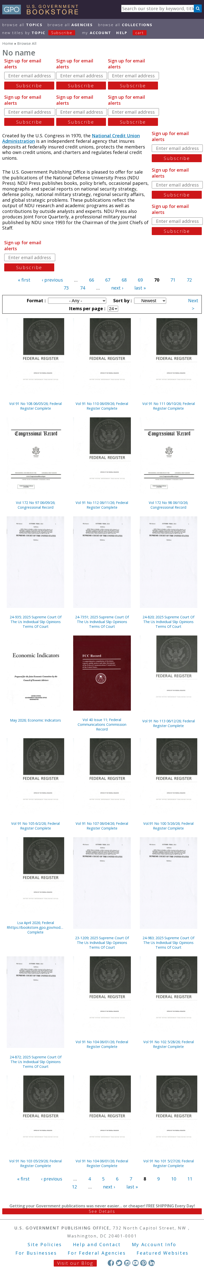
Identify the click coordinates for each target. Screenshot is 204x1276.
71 (172, 280)
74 (82, 288)
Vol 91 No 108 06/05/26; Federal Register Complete (35, 406)
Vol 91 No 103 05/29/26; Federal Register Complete (35, 1163)
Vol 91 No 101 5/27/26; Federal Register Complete (168, 1163)
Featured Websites (163, 1253)
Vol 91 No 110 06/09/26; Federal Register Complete (102, 406)
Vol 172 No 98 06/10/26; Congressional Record (168, 505)
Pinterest (143, 1263)
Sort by (122, 300)
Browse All (22, 24)
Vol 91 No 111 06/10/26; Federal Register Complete (168, 406)
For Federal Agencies (97, 1253)
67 (107, 280)
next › (117, 288)
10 (173, 1179)
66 (91, 280)
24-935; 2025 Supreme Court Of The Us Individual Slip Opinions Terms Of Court (35, 622)
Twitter (119, 1263)
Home (7, 43)
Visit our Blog (75, 1263)
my (96, 32)
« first (24, 280)
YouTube (135, 1263)
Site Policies (45, 1244)
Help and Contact (97, 1244)
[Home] (42, 13)
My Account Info (154, 1244)
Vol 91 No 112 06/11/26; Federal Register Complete (102, 505)
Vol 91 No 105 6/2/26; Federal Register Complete (35, 826)
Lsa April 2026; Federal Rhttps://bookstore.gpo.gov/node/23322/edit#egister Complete (35, 927)
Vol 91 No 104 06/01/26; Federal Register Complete (102, 1044)
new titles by (37, 32)
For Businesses (36, 1253)
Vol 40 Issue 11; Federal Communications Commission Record (102, 724)
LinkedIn (152, 1263)
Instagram (127, 1263)
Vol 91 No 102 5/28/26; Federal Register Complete (168, 1044)
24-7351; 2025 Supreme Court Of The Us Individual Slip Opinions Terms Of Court (102, 622)
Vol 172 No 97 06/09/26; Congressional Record (35, 505)
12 (74, 1187)
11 (189, 1179)
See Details (102, 1211)
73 (66, 288)
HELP (121, 32)
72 (189, 280)
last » (140, 288)
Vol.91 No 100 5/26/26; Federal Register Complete (168, 826)
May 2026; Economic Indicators (35, 720)
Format (36, 300)
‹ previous (52, 280)
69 (140, 280)
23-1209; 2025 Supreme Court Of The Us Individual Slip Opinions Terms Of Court (102, 942)
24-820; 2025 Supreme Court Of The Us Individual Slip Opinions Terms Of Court (168, 622)
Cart (139, 32)
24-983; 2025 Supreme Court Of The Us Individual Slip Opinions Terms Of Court (168, 942)
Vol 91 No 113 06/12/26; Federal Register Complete (168, 723)
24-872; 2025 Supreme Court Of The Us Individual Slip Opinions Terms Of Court (35, 1062)
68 (124, 280)
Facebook (111, 1263)
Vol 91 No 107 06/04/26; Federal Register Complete (102, 826)
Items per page (86, 308)
